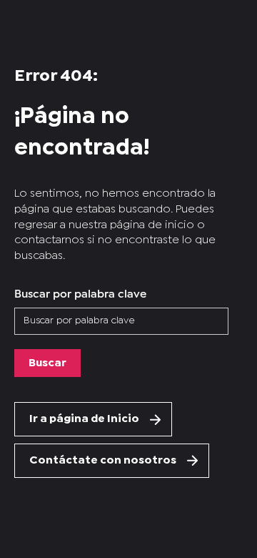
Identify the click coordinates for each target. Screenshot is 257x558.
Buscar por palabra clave (80, 292)
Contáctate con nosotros (102, 460)
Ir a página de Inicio (84, 419)
